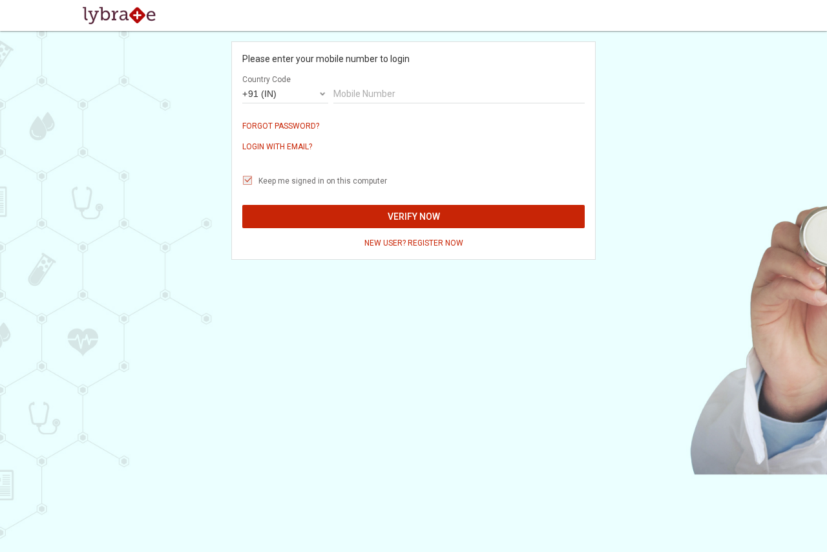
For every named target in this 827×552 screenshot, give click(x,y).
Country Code (266, 79)
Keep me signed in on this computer (322, 181)
